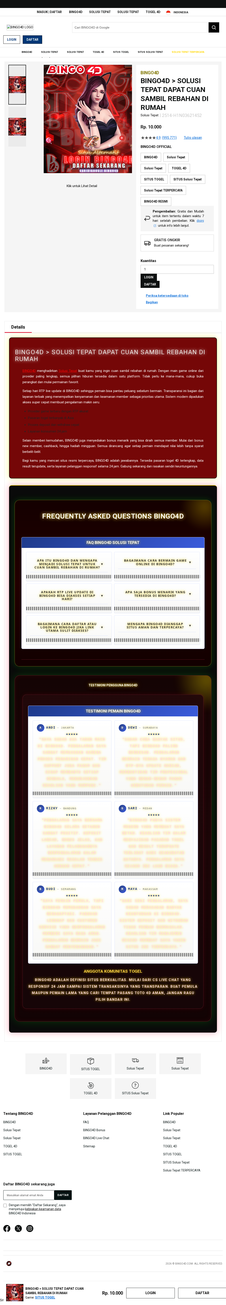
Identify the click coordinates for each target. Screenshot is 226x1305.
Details (18, 327)
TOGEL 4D (153, 12)
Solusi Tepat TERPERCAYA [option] (163, 190)
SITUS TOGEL (90, 1069)
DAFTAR (150, 284)
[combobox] (145, 27)
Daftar (32, 39)
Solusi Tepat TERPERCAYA (181, 1170)
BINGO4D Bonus (94, 1130)
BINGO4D (76, 12)
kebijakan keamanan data (43, 1209)
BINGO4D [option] (151, 157)
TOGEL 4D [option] (179, 168)
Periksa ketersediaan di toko (167, 295)
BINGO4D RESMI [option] (156, 201)
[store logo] (20, 27)
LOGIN (148, 277)
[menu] (113, 52)
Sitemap (89, 1146)
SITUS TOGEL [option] (154, 179)
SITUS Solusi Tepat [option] (187, 179)
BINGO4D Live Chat (96, 1138)
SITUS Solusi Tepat (135, 1093)
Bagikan (152, 302)
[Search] (214, 27)
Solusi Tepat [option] (176, 157)
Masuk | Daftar (49, 12)
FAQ (86, 1122)
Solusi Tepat (100, 12)
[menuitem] (27, 52)
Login (11, 39)
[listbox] (177, 179)
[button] (17, 85)
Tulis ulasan (193, 138)
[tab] (18, 327)
